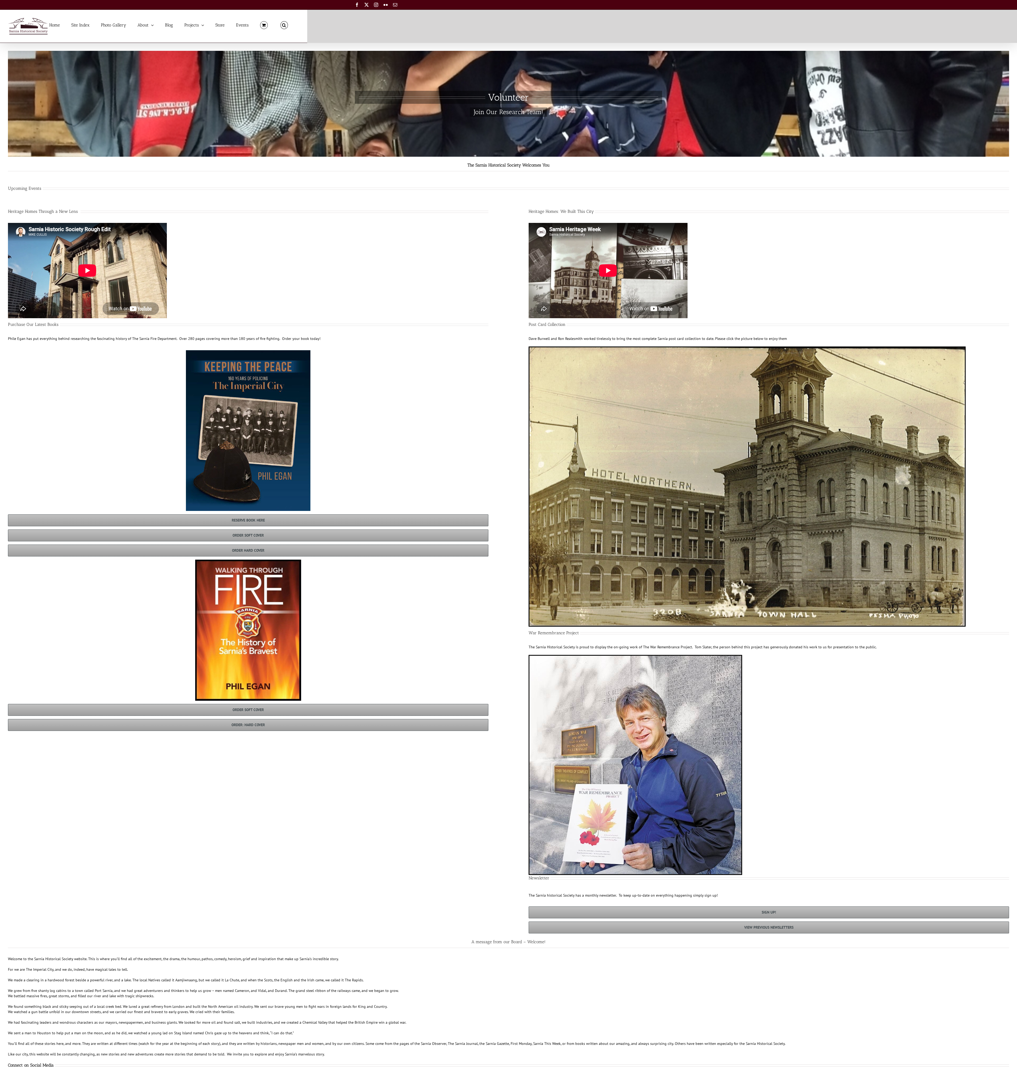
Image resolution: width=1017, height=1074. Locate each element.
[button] (284, 25)
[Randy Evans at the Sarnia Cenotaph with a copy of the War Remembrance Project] (635, 657)
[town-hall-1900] (747, 349)
